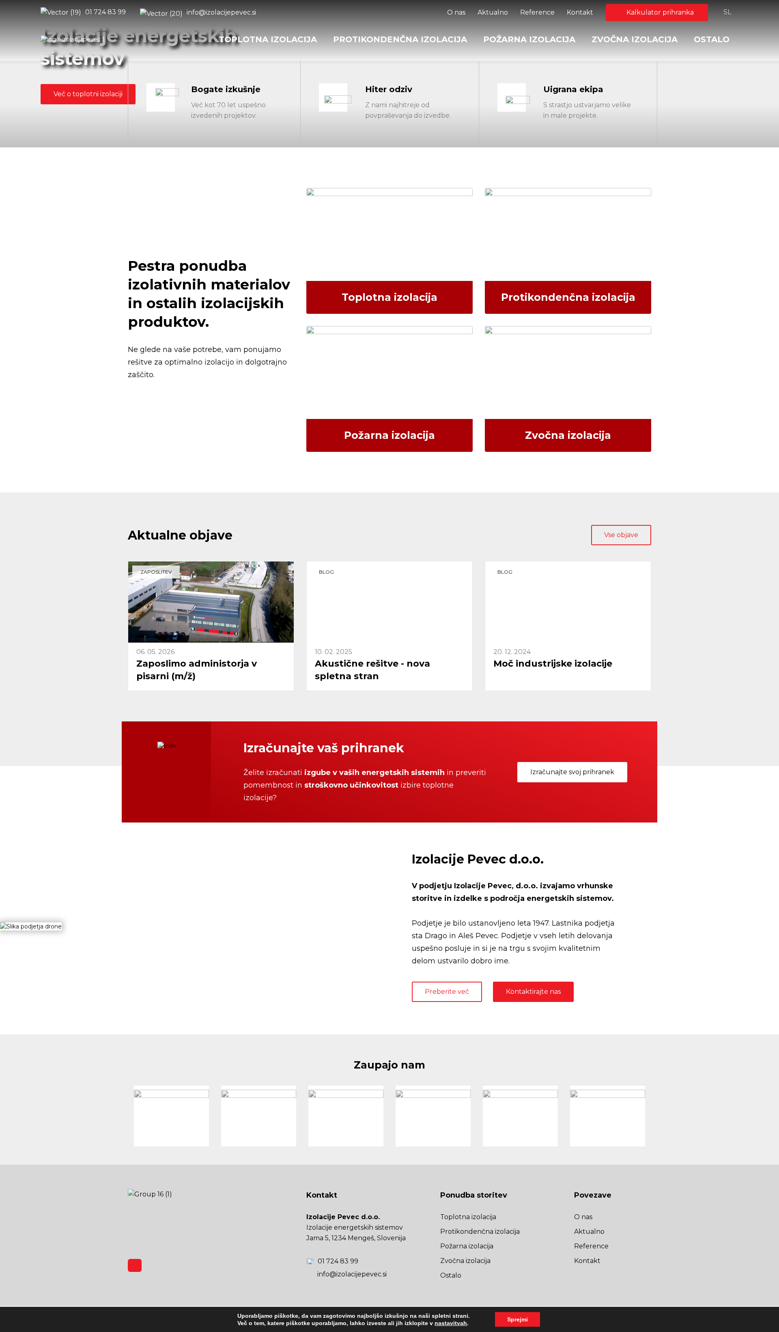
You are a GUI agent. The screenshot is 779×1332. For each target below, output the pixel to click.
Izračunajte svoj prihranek (572, 772)
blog (326, 572)
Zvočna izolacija (635, 39)
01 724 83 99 (105, 12)
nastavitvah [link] (451, 1323)
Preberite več (447, 991)
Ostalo (712, 39)
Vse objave (621, 535)
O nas (456, 12)
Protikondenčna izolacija (400, 39)
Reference (537, 12)
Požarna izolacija (529, 39)
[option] (171, 1116)
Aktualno (493, 12)
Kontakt (580, 12)
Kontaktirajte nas (533, 991)
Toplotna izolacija (268, 39)
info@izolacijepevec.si (221, 12)
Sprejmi (517, 1319)
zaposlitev (156, 572)
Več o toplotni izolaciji (88, 94)
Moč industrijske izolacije (552, 663)
